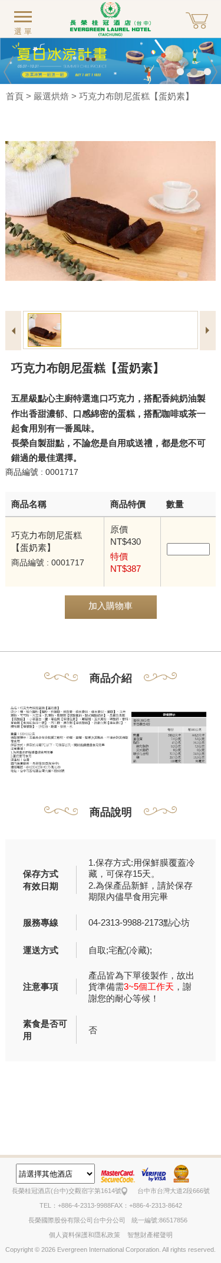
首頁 (15, 96)
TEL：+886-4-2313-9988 (75, 1205)
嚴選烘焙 (51, 96)
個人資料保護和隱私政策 (84, 1234)
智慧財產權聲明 (150, 1234)
